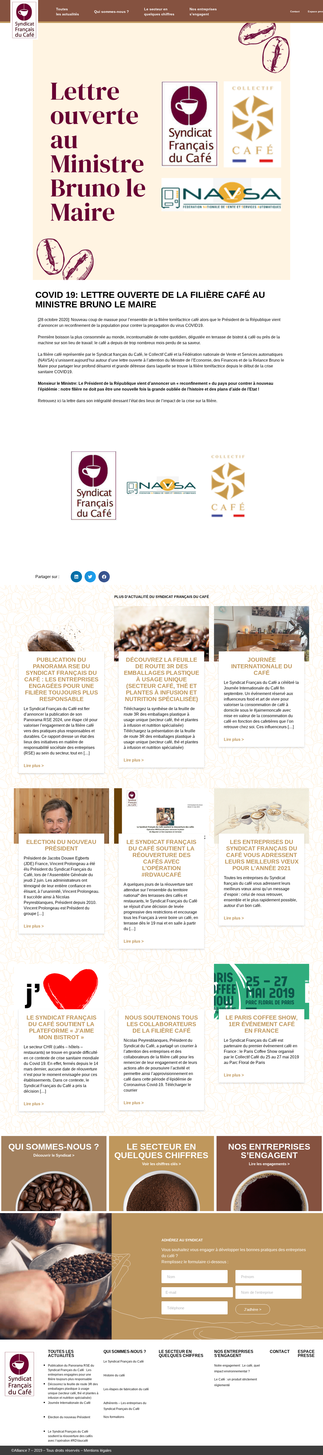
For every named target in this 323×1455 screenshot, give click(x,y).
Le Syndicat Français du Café (123, 1361)
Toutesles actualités (67, 11)
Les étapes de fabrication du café (126, 1389)
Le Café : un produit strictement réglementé (235, 1382)
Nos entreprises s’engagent (233, 1353)
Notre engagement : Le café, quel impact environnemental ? (237, 1368)
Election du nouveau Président (69, 1417)
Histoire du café (114, 1375)
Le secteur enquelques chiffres (159, 11)
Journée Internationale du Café (69, 1403)
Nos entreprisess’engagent (203, 11)
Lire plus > (34, 766)
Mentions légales (98, 1450)
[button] (76, 576)
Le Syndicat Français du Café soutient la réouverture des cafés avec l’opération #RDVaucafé (70, 1436)
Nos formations (113, 1417)
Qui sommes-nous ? (111, 12)
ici (59, 401)
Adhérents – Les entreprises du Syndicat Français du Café (124, 1406)
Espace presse (315, 11)
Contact (295, 11)
